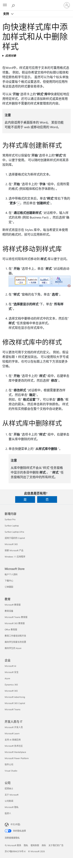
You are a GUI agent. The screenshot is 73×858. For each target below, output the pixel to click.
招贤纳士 (9, 788)
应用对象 (10, 55)
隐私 (26, 845)
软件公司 (9, 764)
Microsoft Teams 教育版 (16, 617)
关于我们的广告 (55, 845)
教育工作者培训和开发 (15, 635)
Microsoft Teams (12, 709)
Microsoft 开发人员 (14, 727)
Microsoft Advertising (15, 697)
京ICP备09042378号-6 (15, 851)
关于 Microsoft (11, 794)
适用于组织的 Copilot (15, 538)
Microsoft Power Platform (17, 758)
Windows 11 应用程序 (15, 556)
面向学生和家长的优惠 (15, 641)
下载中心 (9, 580)
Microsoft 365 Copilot (15, 703)
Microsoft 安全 (11, 672)
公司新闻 (9, 800)
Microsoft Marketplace (15, 752)
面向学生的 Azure (13, 648)
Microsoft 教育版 (13, 604)
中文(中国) (15, 824)
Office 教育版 (11, 629)
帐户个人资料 (11, 574)
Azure (7, 678)
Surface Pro (10, 519)
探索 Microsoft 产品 (14, 550)
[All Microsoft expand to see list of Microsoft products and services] (5, 5)
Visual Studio (11, 770)
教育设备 (9, 610)
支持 (6, 14)
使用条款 (35, 845)
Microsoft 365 (11, 544)
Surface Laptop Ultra (14, 531)
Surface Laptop (12, 525)
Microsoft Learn (12, 733)
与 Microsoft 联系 (13, 845)
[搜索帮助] (13, 5)
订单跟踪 (9, 586)
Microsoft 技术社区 (14, 745)
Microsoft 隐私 (11, 807)
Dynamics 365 (11, 684)
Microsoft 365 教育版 (15, 623)
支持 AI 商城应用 (13, 739)
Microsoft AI (10, 665)
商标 (44, 845)
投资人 (8, 813)
